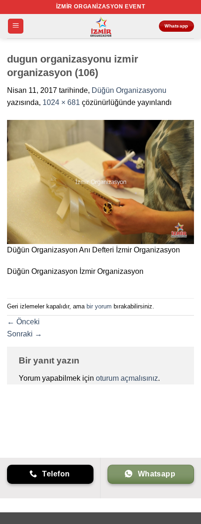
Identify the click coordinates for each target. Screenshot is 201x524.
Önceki (23, 322)
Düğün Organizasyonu (129, 90)
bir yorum (99, 306)
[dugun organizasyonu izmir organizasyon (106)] (100, 181)
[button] (15, 26)
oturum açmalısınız (127, 378)
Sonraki (24, 334)
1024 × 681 (61, 102)
